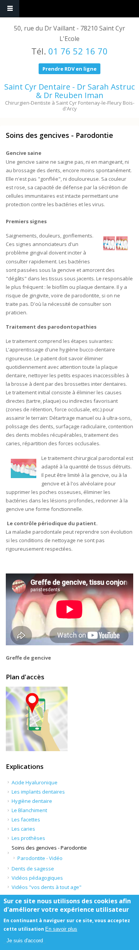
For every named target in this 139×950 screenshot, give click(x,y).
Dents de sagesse (33, 868)
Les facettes (26, 819)
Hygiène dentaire (32, 800)
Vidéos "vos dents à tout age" (46, 887)
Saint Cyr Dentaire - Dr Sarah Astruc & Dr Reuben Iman (69, 90)
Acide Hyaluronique (35, 782)
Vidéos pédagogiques (37, 877)
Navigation (9, 8)
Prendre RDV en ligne (69, 68)
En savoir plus (61, 928)
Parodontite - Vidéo (40, 858)
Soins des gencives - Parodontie (49, 847)
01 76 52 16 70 (78, 51)
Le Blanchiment (29, 810)
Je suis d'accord (25, 940)
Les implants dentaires (38, 791)
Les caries (23, 828)
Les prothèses (28, 838)
